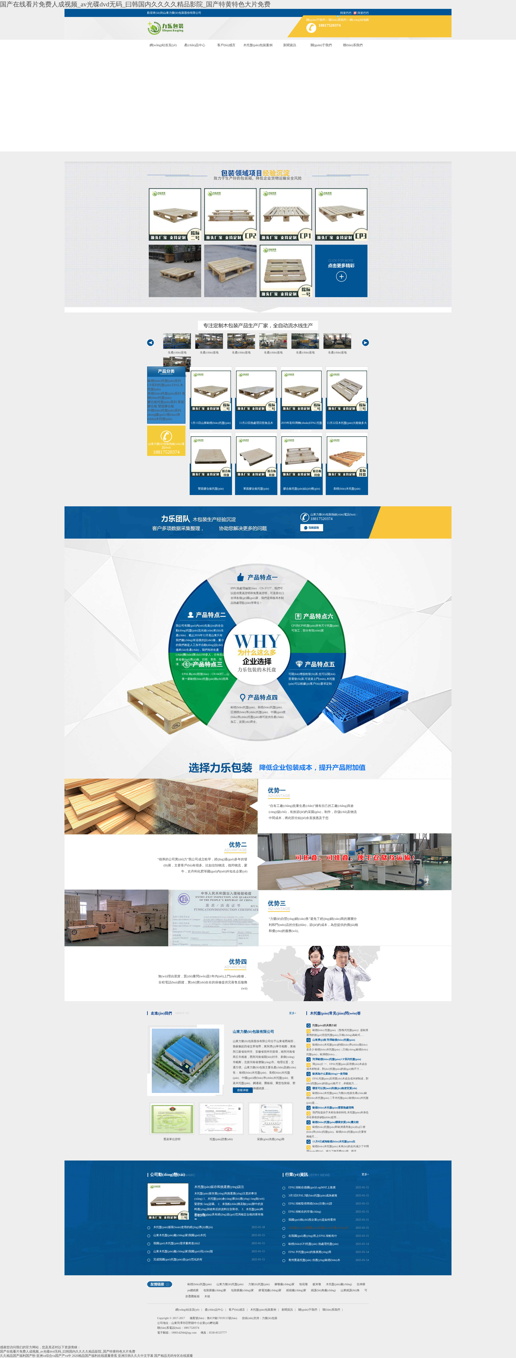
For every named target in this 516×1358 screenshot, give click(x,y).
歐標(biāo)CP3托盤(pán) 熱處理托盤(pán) (313, 1243)
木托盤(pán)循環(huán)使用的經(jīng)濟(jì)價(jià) (183, 1227)
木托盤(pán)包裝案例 (258, 45)
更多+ (292, 1013)
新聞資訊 (289, 45)
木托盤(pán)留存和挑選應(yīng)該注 (219, 1187)
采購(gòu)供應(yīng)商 (270, 1139)
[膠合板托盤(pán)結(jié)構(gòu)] (301, 456)
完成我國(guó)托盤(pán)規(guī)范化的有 (177, 1259)
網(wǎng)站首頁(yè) (163, 45)
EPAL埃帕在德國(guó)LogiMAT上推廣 (312, 1187)
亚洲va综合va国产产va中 (53, 1355)
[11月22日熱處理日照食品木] (256, 391)
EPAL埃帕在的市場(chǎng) (304, 1211)
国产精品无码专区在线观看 (173, 1355)
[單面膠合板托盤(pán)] (256, 456)
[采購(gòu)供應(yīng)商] (270, 1117)
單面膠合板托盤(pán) (256, 488)
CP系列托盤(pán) (159, 385)
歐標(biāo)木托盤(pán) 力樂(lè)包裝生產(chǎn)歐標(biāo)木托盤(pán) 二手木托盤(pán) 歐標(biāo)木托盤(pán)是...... (337, 1098)
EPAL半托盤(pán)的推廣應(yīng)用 (309, 1252)
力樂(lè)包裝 (269, 1318)
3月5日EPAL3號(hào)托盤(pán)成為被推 (312, 1195)
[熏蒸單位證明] (172, 1117)
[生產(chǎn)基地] (177, 341)
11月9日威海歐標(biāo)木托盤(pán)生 (333, 1141)
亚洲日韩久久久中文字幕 (135, 1355)
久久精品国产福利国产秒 (17, 1355)
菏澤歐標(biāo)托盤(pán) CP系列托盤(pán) (336, 1059)
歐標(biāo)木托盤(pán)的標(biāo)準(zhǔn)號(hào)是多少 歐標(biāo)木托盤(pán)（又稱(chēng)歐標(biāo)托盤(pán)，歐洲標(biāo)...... (337, 1049)
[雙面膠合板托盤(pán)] (211, 456)
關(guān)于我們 (315, 19)
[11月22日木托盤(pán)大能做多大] (347, 391)
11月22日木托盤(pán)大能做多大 (347, 422)
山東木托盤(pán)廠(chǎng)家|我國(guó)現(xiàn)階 (183, 1251)
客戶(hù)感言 (226, 45)
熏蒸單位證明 (171, 1139)
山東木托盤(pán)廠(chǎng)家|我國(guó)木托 (179, 1235)
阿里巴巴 (363, 13)
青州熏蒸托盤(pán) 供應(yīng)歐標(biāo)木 (314, 1260)
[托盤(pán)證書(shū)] (221, 1117)
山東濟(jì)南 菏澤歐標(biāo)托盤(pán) (333, 1039)
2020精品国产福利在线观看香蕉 (94, 1355)
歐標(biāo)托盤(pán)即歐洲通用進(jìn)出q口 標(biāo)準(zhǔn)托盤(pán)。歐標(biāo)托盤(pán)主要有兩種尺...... (336, 1131)
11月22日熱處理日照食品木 (256, 422)
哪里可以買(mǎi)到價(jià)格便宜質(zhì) (334, 1088)
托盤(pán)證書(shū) (221, 1139)
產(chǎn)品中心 (194, 45)
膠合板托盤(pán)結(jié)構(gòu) (301, 488)
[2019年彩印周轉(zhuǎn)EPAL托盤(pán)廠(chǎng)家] (301, 391)
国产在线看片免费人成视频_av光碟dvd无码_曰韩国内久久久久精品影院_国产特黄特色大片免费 (135, 4)
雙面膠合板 (166, 406)
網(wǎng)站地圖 (359, 19)
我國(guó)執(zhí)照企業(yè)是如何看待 (312, 1219)
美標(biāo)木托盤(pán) (346, 488)
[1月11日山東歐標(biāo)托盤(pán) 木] (211, 391)
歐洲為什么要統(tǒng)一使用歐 (330, 1073)
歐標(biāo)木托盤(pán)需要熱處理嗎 (333, 1107)
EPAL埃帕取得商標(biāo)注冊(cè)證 (310, 1203)
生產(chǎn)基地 (177, 352)
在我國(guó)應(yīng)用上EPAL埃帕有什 (312, 1235)
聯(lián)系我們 (337, 19)
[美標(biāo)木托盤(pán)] (347, 456)
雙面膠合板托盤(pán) (211, 488)
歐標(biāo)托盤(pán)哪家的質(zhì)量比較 (335, 1122)
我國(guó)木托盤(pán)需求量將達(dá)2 (176, 1243)
